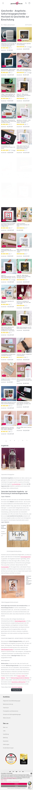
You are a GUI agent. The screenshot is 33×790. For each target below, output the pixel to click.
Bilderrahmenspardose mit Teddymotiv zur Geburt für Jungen (23, 250)
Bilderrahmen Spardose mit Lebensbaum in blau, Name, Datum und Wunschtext (23, 147)
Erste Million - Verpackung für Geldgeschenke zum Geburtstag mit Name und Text (8, 121)
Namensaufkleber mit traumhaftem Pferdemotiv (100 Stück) (8, 250)
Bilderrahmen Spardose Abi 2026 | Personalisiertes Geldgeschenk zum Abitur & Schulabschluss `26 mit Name (8, 329)
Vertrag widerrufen (16, 689)
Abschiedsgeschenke (20, 621)
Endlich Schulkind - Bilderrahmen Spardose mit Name (23, 225)
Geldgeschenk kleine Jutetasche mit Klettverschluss (8, 379)
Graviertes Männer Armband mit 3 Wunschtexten (24, 355)
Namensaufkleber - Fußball (7, 199)
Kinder (23, 675)
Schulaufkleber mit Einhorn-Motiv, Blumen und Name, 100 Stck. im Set (24, 403)
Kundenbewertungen (8, 748)
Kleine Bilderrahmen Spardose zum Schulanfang (24, 44)
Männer (3, 677)
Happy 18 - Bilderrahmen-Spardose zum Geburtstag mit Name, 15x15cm (23, 95)
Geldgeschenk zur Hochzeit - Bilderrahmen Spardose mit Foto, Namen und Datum (7, 428)
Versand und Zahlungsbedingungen (12, 714)
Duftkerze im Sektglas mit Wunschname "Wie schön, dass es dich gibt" (24, 302)
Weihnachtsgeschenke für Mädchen (20, 677)
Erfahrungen (6, 744)
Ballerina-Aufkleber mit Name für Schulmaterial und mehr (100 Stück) (24, 380)
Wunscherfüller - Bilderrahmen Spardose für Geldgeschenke (8, 70)
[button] (3, 3)
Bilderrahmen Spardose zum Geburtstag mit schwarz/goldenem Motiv (23, 200)
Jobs (4, 730)
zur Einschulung (16, 484)
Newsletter (6, 741)
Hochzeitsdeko (5, 567)
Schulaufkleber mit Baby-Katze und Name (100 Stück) (8, 355)
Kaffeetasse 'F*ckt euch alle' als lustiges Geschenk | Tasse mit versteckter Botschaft (8, 44)
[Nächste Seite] (27, 440)
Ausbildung (6, 734)
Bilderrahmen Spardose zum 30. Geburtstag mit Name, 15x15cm (24, 328)
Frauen (19, 675)
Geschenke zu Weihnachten (18, 682)
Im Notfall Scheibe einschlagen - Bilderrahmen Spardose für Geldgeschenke (8, 225)
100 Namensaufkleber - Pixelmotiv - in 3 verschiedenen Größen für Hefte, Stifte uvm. (24, 174)
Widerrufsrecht (6, 718)
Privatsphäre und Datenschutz (10, 711)
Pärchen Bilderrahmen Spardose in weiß (24, 428)
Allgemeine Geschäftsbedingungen (11, 700)
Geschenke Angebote (17, 687)
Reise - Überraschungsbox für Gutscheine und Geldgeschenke (24, 70)
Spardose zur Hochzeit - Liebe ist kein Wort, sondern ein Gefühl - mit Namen (24, 121)
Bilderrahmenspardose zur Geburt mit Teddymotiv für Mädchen (7, 174)
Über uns (5, 727)
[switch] (29, 788)
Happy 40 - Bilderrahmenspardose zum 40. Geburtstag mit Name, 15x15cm (8, 276)
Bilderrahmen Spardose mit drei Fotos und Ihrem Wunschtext (8, 403)
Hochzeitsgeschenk (26, 556)
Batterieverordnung (8, 704)
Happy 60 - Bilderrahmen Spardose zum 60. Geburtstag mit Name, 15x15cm (23, 276)
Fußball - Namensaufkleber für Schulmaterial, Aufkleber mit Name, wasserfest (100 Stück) (8, 95)
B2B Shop (5, 737)
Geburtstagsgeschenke (7, 649)
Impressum (6, 707)
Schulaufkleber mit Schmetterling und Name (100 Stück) (8, 147)
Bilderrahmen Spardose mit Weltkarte (7, 302)
